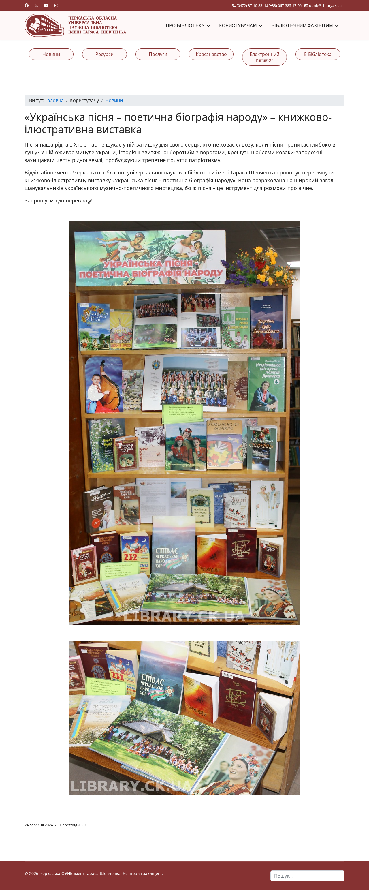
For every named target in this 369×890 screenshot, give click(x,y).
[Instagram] (56, 5)
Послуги (158, 54)
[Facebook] (27, 5)
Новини (51, 54)
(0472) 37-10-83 (249, 5)
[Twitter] (36, 5)
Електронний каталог (264, 57)
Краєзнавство (211, 54)
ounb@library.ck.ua (325, 5)
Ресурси (104, 54)
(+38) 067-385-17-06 (285, 5)
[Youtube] (46, 5)
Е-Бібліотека (318, 54)
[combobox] (307, 875)
